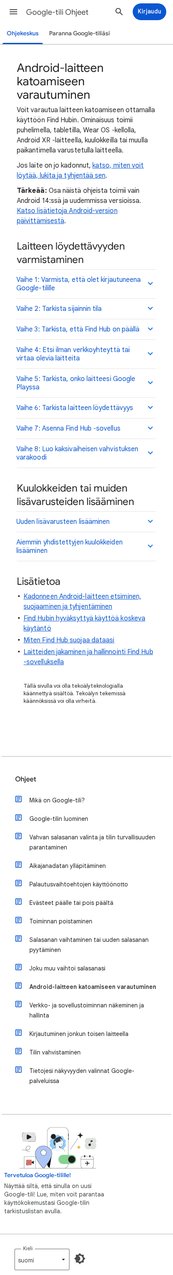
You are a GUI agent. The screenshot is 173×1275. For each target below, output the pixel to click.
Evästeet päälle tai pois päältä (71, 903)
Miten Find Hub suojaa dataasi (69, 640)
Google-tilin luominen (58, 819)
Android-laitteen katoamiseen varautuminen (92, 987)
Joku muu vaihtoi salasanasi (67, 968)
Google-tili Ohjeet (57, 12)
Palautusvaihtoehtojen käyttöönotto (78, 884)
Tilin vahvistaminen (55, 1052)
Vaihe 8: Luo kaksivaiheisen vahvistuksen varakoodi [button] (77, 453)
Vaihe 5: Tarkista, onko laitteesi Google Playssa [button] (75, 383)
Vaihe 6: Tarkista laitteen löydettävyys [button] (74, 408)
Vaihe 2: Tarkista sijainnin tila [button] (59, 309)
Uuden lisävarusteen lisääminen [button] (63, 522)
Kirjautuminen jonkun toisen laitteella (78, 1034)
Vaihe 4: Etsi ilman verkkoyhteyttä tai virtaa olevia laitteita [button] (73, 354)
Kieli (28, 1248)
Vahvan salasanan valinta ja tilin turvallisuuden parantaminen (92, 842)
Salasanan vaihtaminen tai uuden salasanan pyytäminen (89, 945)
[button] (13, 12)
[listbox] (42, 1259)
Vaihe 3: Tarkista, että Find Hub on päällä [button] (77, 329)
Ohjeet (25, 779)
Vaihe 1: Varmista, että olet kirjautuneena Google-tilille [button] (78, 284)
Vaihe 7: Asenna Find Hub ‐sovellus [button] (68, 428)
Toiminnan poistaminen (60, 921)
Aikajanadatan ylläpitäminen (67, 866)
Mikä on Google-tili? (57, 800)
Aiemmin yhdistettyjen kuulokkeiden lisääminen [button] (69, 546)
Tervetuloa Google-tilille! (37, 1175)
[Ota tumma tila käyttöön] (80, 1259)
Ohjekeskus (23, 33)
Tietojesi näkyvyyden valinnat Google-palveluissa (81, 1076)
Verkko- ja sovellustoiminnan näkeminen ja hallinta (86, 1010)
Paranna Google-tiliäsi (79, 33)
